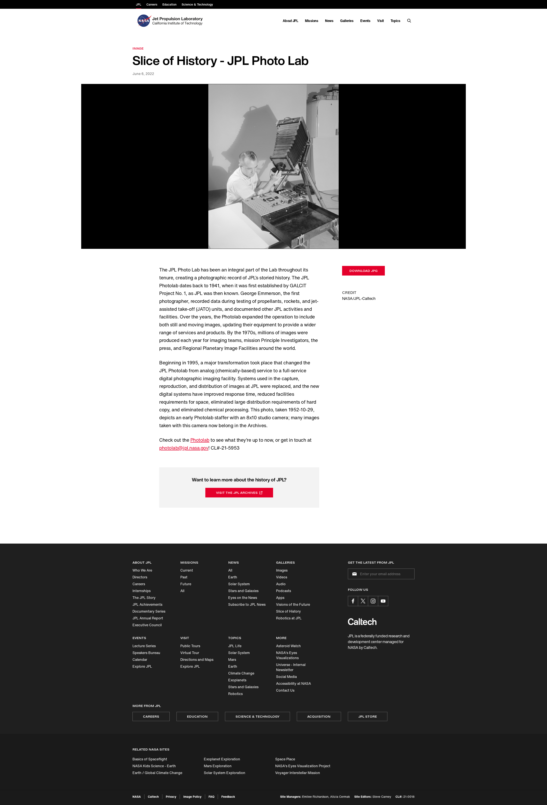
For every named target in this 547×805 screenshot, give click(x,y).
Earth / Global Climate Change (157, 772)
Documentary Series (148, 611)
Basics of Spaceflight (149, 759)
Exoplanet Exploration (222, 759)
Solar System (239, 584)
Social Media (286, 676)
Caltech (153, 796)
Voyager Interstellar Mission (297, 772)
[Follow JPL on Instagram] (373, 601)
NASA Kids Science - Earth (154, 765)
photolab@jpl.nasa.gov (183, 447)
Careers (138, 584)
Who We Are (142, 570)
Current (186, 570)
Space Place (285, 759)
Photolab (199, 440)
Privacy (171, 796)
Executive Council (147, 625)
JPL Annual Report (147, 618)
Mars (232, 659)
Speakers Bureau (146, 652)
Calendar (139, 659)
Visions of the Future (293, 604)
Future (185, 584)
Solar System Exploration (224, 772)
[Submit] (353, 574)
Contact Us (285, 690)
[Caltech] (362, 621)
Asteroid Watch (288, 645)
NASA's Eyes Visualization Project (302, 765)
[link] (273, 166)
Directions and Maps (196, 659)
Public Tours (190, 645)
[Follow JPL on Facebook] (353, 601)
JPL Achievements (147, 604)
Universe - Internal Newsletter (291, 667)
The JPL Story (144, 597)
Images (282, 570)
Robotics (235, 693)
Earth (232, 577)
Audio (281, 584)
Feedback (228, 796)
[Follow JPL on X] (363, 601)
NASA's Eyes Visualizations (287, 655)
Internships (141, 590)
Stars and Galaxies (243, 590)
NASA (136, 796)
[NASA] (143, 20)
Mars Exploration (218, 765)
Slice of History (288, 611)
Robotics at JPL (289, 618)
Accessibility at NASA (293, 683)
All (182, 590)
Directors (139, 577)
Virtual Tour (189, 652)
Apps (280, 597)
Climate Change (241, 673)
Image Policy (192, 796)
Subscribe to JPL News (247, 604)
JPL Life (234, 645)
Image (138, 48)
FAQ (211, 796)
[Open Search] (409, 20)
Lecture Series (144, 645)
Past (183, 577)
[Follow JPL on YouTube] (383, 601)
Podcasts (283, 590)
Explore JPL (142, 666)
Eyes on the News (242, 597)
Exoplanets (237, 680)
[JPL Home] (178, 20)
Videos (281, 577)
